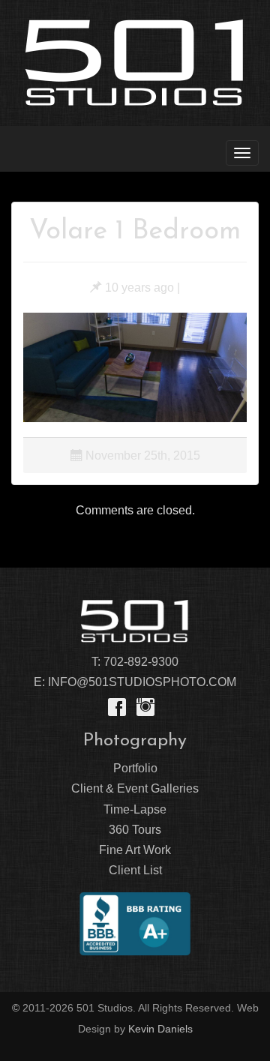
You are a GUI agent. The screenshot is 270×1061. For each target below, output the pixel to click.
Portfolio (135, 768)
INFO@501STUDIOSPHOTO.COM (142, 682)
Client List (135, 870)
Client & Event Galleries (135, 788)
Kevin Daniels (160, 1029)
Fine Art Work (135, 850)
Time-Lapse (135, 809)
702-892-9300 (141, 661)
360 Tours (135, 829)
